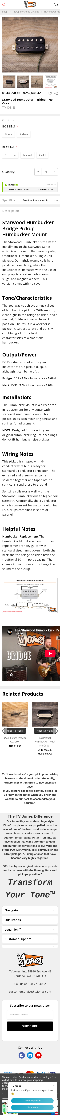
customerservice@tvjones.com (30, 991)
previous (3, 731)
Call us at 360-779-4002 (30, 984)
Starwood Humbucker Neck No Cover (45, 741)
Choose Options (15, 731)
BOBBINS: (10, 126)
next (56, 731)
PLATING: (9, 147)
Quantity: (8, 172)
